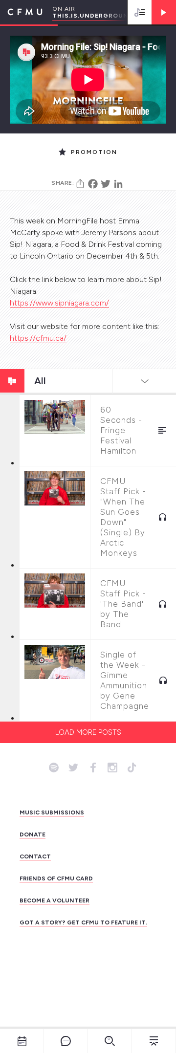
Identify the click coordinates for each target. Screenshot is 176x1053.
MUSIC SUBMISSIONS (52, 812)
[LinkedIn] (118, 183)
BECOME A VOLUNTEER (54, 900)
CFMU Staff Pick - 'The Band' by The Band (123, 603)
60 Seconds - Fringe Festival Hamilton (121, 430)
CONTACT (35, 856)
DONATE (32, 834)
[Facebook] (93, 183)
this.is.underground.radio (104, 15)
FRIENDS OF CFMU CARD (56, 878)
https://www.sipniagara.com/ (59, 302)
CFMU (21, 12)
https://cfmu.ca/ (38, 338)
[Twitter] (105, 183)
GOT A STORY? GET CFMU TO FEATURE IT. (83, 922)
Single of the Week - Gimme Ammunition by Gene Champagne (124, 680)
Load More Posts (88, 732)
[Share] (80, 183)
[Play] (164, 12)
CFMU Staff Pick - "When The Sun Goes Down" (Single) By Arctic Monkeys (123, 517)
